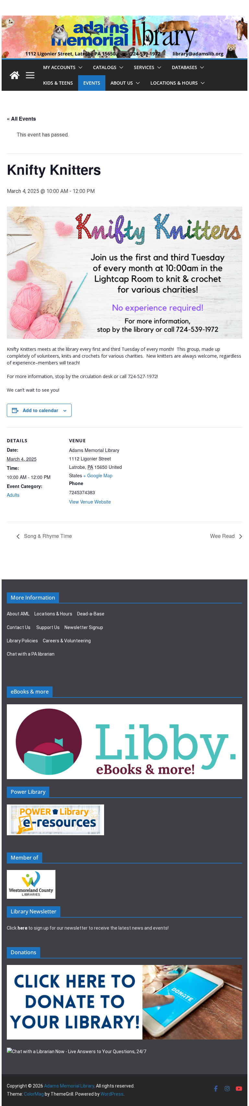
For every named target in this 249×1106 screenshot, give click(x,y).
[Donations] (124, 968)
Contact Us (18, 627)
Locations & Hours (53, 613)
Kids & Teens (58, 83)
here (22, 928)
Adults (13, 495)
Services (144, 67)
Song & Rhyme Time (47, 536)
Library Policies (22, 640)
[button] (79, 67)
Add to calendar (40, 410)
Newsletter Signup (84, 627)
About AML (18, 613)
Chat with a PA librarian (30, 654)
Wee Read (223, 536)
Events (91, 83)
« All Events (21, 118)
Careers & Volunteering (67, 640)
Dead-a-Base (90, 613)
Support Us (48, 627)
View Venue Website (90, 501)
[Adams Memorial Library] (124, 20)
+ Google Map (98, 475)
